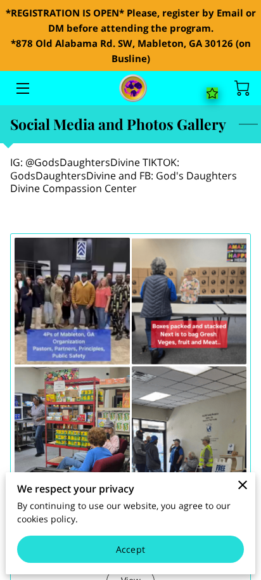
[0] (242, 88)
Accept (130, 549)
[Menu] (21, 88)
